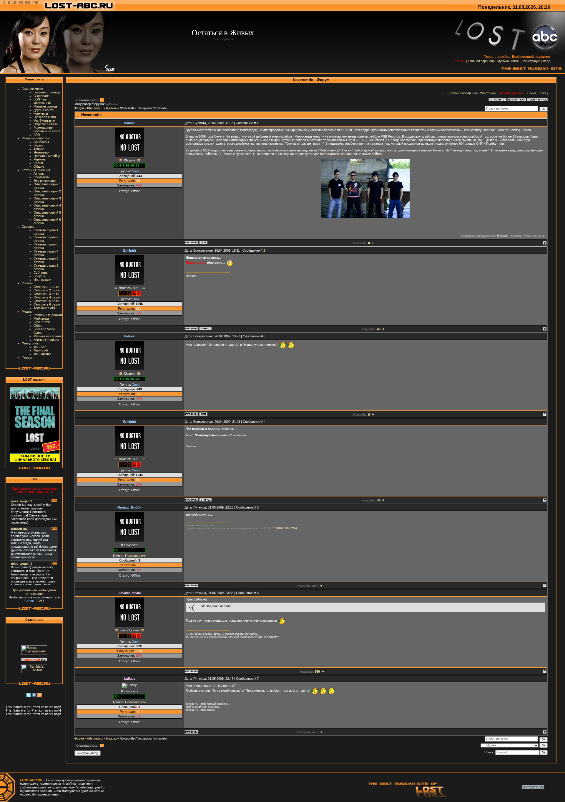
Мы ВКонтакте (44, 120)
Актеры (39, 173)
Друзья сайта (44, 110)
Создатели (41, 177)
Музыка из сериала (48, 336)
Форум (27, 357)
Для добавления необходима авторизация (34, 591)
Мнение (39, 159)
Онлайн (27, 283)
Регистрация (530, 61)
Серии (38, 163)
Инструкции (42, 279)
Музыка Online (508, 61)
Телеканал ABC (45, 308)
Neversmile (127, 108)
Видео (38, 145)
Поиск (531, 93)
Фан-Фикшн (42, 354)
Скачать (28, 226)
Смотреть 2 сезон (47, 290)
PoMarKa (111, 104)
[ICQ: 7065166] (203, 242)
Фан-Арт (40, 347)
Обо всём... (95, 108)
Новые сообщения (463, 93)
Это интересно (45, 180)
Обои (37, 325)
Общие (39, 166)
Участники (488, 93)
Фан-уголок (30, 343)
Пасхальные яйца (47, 156)
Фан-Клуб (41, 350)
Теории (39, 149)
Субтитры (41, 272)
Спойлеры (41, 141)
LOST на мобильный (42, 101)
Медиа (26, 311)
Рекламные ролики (48, 315)
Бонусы (39, 276)
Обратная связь (46, 124)
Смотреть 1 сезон (47, 286)
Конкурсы (41, 113)
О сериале (41, 96)
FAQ (37, 134)
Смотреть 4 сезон (47, 297)
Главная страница (481, 61)
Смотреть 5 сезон (47, 301)
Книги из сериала (46, 339)
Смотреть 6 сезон (47, 304)
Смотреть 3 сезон (47, 294)
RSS (542, 93)
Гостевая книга (45, 117)
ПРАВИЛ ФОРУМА (285, 528)
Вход (546, 61)
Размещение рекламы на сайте (47, 129)
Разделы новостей (35, 138)
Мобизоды (41, 318)
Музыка (111, 108)
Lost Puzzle (42, 322)
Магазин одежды (46, 106)
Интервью (41, 152)
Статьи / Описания (36, 170)
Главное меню (32, 88)
